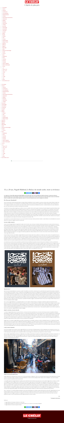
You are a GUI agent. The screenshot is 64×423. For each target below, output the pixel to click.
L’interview (4, 30)
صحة (3, 73)
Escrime (4, 60)
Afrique (4, 36)
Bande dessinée (6, 14)
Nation (3, 33)
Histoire (4, 10)
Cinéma (4, 16)
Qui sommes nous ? (6, 80)
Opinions (4, 43)
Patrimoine (5, 23)
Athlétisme (5, 56)
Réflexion (4, 44)
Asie (3, 37)
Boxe (4, 57)
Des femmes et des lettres (7, 17)
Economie (4, 26)
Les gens (4, 31)
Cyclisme (4, 59)
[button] (32, 83)
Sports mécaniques (6, 64)
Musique (4, 21)
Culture (3, 8)
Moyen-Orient (5, 41)
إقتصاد (4, 72)
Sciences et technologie (6, 50)
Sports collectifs (6, 63)
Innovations (4, 29)
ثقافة (3, 74)
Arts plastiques (5, 13)
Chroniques (4, 7)
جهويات (4, 76)
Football (4, 62)
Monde (3, 34)
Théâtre (4, 24)
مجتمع (4, 79)
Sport (3, 54)
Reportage (4, 47)
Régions (3, 46)
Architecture (5, 11)
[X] (33, 193)
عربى (3, 67)
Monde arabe (5, 40)
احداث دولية (5, 70)
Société (3, 52)
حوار (3, 77)
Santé (3, 49)
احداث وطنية (5, 69)
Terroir (4, 53)
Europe (4, 39)
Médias (4, 20)
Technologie (4, 27)
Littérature (5, 19)
